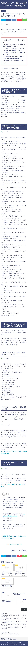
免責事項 (19, 642)
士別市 (25, 550)
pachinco (3, 11)
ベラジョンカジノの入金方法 (14, 544)
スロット (14, 550)
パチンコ (20, 550)
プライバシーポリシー (11, 642)
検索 (2, 606)
